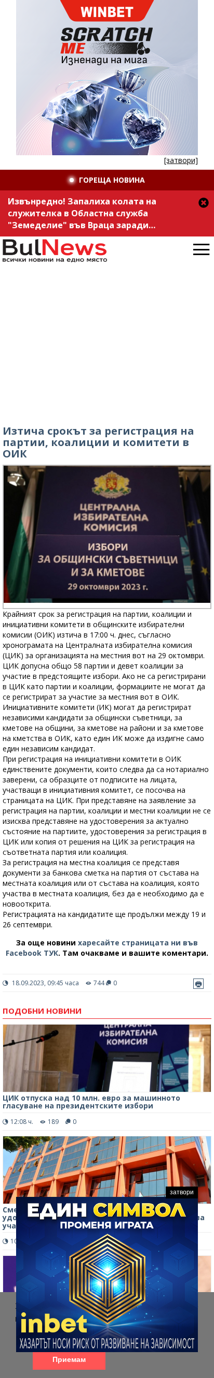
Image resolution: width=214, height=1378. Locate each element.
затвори (182, 1192)
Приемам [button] (69, 1359)
